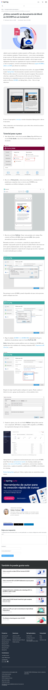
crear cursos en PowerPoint (14, 464)
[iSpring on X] (18, 524)
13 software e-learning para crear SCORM (11, 616)
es (38, 2)
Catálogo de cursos (30, 637)
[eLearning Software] (43, 669)
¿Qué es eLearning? (17, 637)
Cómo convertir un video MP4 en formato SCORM (13, 569)
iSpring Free (4, 649)
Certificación (29, 635)
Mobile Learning (16, 641)
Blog (41, 635)
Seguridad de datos (6, 676)
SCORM (16, 80)
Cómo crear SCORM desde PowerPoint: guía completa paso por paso (18, 598)
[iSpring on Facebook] (8, 524)
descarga (18, 119)
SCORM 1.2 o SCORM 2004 (21, 338)
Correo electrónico (6, 551)
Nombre (4, 546)
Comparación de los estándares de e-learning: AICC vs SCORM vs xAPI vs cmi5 (20, 588)
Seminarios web (43, 639)
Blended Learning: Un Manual (19, 639)
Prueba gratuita (9, 498)
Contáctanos (5, 659)
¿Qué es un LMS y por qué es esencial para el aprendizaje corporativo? (18, 607)
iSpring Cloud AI (5, 647)
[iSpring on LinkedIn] (29, 524)
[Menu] (46, 2)
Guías (41, 637)
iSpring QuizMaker (5, 645)
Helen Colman (15, 510)
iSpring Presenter (5, 641)
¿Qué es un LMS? (16, 635)
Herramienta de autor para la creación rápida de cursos (21, 486)
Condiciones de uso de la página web (9, 672)
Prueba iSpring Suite (8, 472)
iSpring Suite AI (5, 635)
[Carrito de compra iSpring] (42, 2)
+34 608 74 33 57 (5, 655)
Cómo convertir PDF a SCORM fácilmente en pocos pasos (15, 579)
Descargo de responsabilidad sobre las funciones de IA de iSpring (13, 685)
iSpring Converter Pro (6, 639)
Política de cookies (6, 682)
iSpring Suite (10, 72)
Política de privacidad (6, 674)
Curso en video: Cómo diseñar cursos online (32, 640)
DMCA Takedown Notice (7, 678)
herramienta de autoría (19, 462)
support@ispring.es (6, 657)
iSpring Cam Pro (5, 643)
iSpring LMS (4, 637)
